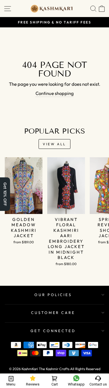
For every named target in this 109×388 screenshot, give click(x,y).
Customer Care (53, 312)
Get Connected (53, 331)
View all (54, 144)
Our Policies (53, 294)
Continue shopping (54, 93)
